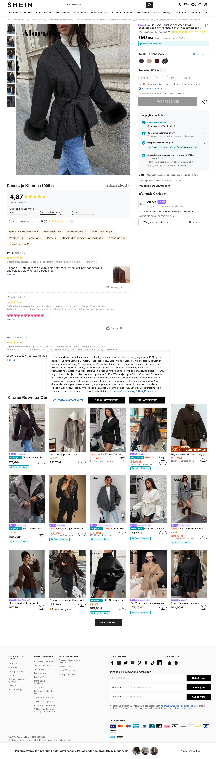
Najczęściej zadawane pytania (69, 661)
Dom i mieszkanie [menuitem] (100, 12)
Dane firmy (13, 663)
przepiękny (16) (16, 238)
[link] (186, 5)
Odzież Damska (37, 20)
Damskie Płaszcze (84, 20)
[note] (19, 467)
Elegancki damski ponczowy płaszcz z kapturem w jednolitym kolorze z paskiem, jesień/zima (189, 454)
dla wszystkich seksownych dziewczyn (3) (82, 238)
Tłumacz (11, 275)
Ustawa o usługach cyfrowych (17, 680)
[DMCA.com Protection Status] (120, 737)
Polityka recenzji (16, 202)
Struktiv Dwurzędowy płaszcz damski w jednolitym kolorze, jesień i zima (27, 528)
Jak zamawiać (40, 673)
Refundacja (39, 669)
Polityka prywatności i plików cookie (176, 706)
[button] (200, 5)
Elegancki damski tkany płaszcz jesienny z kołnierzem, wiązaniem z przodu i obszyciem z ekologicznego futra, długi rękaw (27, 603)
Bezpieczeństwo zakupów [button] (160, 143)
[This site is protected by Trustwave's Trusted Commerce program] (112, 737)
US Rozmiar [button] (156, 70)
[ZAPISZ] (204, 101)
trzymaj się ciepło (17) (102, 231)
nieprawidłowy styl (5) (19, 244)
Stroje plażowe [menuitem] (81, 12)
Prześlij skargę (15, 690)
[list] (137, 662)
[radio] (141, 61)
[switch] (71, 221)
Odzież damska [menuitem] (62, 12)
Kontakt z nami (66, 666)
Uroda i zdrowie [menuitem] (197, 12)
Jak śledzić (39, 677)
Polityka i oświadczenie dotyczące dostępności (44, 710)
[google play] (175, 664)
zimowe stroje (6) (117, 238)
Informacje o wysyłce (43, 661)
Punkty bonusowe (67, 674)
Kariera (11, 675)
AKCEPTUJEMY (117, 721)
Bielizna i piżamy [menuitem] (161, 12)
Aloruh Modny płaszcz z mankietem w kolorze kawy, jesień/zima (27, 457)
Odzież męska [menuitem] (143, 12)
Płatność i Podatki (67, 670)
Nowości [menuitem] (28, 12)
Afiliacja (12, 685)
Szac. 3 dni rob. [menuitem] (43, 12)
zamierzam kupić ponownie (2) (23, 231)
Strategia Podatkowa (43, 697)
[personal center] (180, 5)
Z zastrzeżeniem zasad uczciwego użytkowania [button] (170, 136)
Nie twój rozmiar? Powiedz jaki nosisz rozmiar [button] (160, 93)
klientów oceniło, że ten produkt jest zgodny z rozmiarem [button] (170, 84)
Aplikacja (173, 656)
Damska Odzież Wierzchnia (60, 20)
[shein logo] (20, 4)
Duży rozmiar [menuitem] (179, 12)
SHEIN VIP (39, 687)
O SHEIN (12, 667)
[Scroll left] (202, 12)
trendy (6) (51, 238)
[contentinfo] (160, 728)
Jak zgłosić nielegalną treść (44, 692)
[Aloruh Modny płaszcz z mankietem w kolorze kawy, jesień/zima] (27, 428)
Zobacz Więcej (108, 622)
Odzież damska (20, 20)
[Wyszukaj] (149, 5)
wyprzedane (168, 101)
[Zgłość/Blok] (128, 288)
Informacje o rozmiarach (39, 682)
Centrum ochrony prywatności (22, 740)
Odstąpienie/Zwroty (42, 665)
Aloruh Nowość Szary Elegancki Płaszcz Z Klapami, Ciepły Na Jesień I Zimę (108, 528)
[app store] (169, 664)
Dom (9, 20)
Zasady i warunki (16, 671)
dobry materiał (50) (52, 231)
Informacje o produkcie (44, 705)
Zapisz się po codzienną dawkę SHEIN (130, 672)
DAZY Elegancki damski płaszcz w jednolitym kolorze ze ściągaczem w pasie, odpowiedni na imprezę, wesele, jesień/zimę (148, 603)
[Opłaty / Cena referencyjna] (156, 38)
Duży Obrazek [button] (201, 54)
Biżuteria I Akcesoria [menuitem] (122, 12)
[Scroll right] (206, 12)
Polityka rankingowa (43, 701)
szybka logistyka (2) (76, 231)
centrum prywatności (181, 708)
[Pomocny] (108, 288)
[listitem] (27, 436)
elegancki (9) (35, 238)
